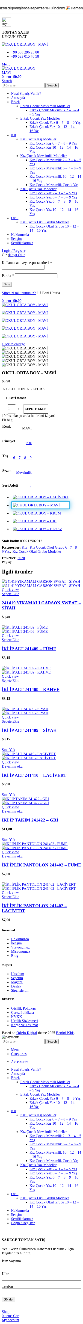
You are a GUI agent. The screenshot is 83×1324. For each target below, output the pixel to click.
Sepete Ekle (35, 409)
